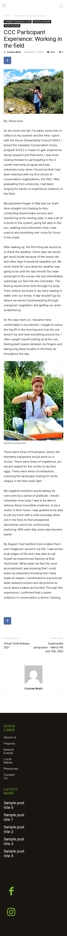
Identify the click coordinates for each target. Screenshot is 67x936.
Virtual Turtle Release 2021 (17, 645)
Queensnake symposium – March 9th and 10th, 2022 (48, 647)
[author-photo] (33, 683)
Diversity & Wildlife (42, 21)
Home (7, 15)
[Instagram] (11, 912)
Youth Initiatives (12, 25)
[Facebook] (7, 60)
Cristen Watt (14, 52)
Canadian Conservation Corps (30, 15)
